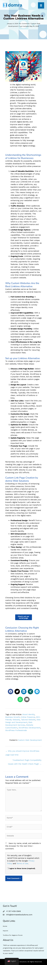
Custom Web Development (30, 740)
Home (5, 926)
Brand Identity (28, 714)
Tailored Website (28, 720)
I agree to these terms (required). (22, 868)
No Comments (24, 23)
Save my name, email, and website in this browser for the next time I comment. (23, 846)
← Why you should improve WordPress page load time (22, 751)
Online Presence (28, 717)
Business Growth (12, 717)
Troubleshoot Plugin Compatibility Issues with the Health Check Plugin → (24, 760)
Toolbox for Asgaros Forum (13, 935)
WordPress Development (29, 728)
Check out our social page (23, 617)
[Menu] (41, 5)
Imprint (5, 931)
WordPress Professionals (16, 730)
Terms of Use (22, 863)
